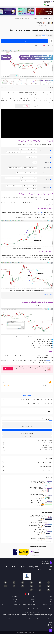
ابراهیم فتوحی (48, 23)
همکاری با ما (32, 602)
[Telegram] (5, 582)
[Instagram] (22, 586)
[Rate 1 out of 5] (9, 385)
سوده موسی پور (39, 23)
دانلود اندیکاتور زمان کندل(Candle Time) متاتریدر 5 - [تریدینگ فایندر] (38, 482)
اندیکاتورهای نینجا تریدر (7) (27, 436)
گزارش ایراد (15, 599)
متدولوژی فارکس (14, 596)
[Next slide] (2, 11)
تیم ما (51, 599)
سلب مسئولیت (49, 625)
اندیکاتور (41, 18)
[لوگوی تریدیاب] (48, 1)
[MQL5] (40, 582)
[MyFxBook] (40, 589)
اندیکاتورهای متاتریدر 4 (34, 18)
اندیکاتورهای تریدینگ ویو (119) (27, 426)
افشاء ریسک (50, 621)
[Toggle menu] (50, 630)
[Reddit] (48, 586)
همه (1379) (27, 423)
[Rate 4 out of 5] (5, 385)
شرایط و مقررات (49, 627)
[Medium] (40, 586)
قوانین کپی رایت (49, 624)
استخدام (33, 599)
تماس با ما (33, 596)
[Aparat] (5, 586)
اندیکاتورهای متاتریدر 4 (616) (27, 430)
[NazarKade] (31, 589)
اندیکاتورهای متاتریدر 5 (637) (27, 433)
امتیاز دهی (15, 602)
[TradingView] (48, 582)
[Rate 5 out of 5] (3, 385)
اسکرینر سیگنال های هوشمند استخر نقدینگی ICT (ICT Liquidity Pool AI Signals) (37, 517)
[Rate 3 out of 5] (6, 385)
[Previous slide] (52, 11)
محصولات (45, 18)
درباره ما (50, 596)
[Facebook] (14, 586)
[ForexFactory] (48, 589)
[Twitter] (31, 582)
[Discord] (31, 586)
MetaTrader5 (38, 35)
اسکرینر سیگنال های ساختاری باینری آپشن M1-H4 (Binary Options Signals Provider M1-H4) (37, 531)
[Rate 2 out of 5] (8, 385)
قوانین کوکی (50, 622)
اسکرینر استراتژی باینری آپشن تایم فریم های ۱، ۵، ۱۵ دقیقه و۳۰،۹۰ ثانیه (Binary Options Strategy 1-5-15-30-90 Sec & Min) (37, 524)
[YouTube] (22, 582)
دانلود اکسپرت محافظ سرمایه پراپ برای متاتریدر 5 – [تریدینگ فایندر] (37, 495)
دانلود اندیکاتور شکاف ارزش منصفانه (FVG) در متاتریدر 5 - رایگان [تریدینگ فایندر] (37, 502)
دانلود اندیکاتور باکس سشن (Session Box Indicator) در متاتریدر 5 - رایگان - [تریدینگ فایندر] (37, 489)
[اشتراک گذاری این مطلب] (51, 41)
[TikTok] (14, 582)
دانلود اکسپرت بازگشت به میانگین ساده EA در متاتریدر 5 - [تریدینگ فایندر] (37, 537)
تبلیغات (51, 602)
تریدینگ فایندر (51, 18)
